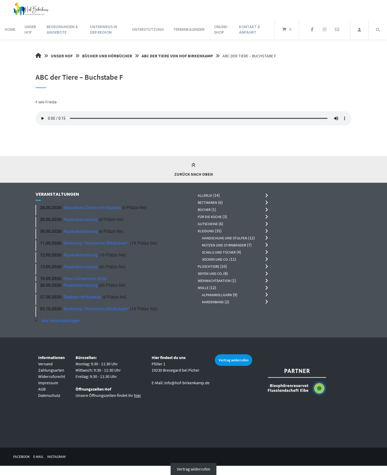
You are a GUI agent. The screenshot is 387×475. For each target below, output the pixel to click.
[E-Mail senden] (337, 30)
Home (10, 29)
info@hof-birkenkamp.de (187, 382)
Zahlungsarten (51, 370)
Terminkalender (189, 29)
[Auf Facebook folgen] (312, 30)
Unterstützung (148, 29)
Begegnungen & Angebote (62, 29)
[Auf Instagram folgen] (324, 30)
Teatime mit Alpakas (82, 297)
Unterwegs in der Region (103, 29)
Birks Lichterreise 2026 (84, 278)
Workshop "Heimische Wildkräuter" (96, 243)
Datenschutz (49, 395)
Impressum (48, 382)
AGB (42, 389)
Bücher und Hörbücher (107, 55)
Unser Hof (30, 29)
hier (137, 395)
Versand (45, 363)
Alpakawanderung (80, 219)
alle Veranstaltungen (61, 320)
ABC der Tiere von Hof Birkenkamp (177, 55)
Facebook (21, 456)
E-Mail (38, 456)
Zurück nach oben (193, 174)
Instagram (56, 456)
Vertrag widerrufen (234, 360)
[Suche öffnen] (378, 29)
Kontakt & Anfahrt (249, 29)
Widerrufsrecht (51, 376)
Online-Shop (221, 29)
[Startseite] (30, 10)
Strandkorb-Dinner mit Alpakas (92, 207)
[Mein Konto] (359, 29)
